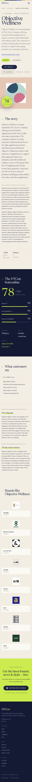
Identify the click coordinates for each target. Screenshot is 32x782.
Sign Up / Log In (6, 753)
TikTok (3, 766)
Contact (4, 747)
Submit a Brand (6, 750)
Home (3, 8)
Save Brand (9, 72)
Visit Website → (9, 67)
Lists (3, 737)
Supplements (16, 60)
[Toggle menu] (28, 3)
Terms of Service (14, 778)
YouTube (4, 760)
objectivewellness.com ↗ (11, 54)
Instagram (19, 72)
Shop (3, 729)
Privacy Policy (5, 778)
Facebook (27, 72)
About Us (4, 744)
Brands (3, 731)
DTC (5, 3)
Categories (4, 734)
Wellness (10, 8)
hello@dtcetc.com (6, 719)
